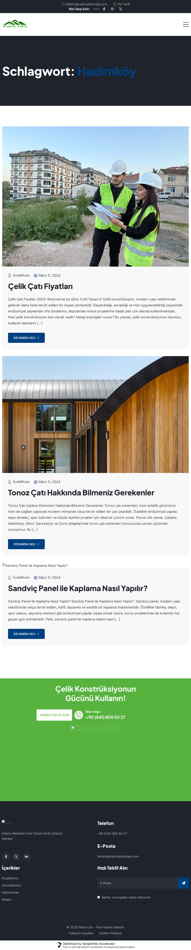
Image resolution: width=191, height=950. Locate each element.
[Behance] (26, 856)
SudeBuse (21, 275)
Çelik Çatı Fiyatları (40, 286)
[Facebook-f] (104, 8)
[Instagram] (112, 8)
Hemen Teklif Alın (54, 715)
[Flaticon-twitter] (120, 8)
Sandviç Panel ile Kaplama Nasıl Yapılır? (78, 588)
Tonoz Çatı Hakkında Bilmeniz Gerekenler (81, 492)
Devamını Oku (24, 338)
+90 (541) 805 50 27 (105, 717)
